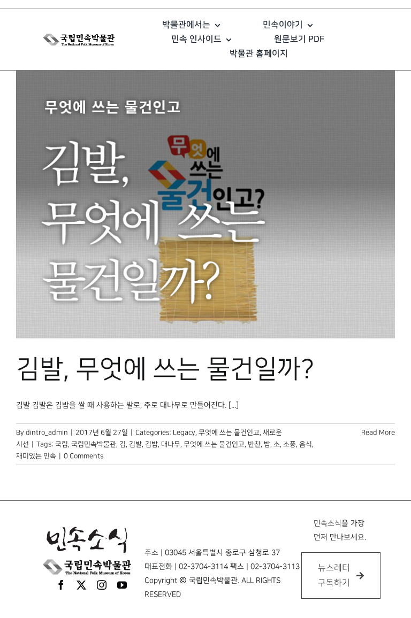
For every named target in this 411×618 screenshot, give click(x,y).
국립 (61, 444)
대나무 (170, 444)
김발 (135, 444)
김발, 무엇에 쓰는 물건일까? (165, 369)
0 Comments (83, 456)
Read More (378, 432)
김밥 (151, 444)
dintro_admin (47, 432)
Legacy (184, 432)
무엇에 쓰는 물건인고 (229, 432)
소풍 (289, 444)
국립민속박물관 (93, 444)
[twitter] (81, 585)
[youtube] (122, 585)
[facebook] (61, 585)
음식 (305, 444)
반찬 (254, 444)
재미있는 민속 (36, 456)
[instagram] (101, 585)
